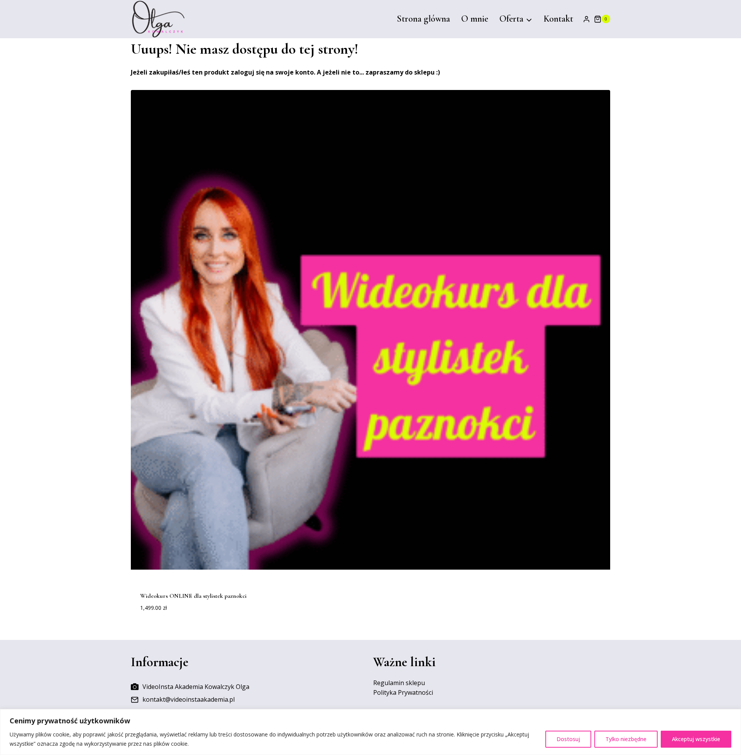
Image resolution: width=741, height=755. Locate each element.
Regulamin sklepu (399, 683)
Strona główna (423, 18)
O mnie (474, 18)
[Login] (586, 19)
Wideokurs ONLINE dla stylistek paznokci (193, 596)
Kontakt (558, 18)
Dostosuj (568, 739)
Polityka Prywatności (403, 692)
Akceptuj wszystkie (696, 739)
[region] (370, 732)
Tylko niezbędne (626, 739)
